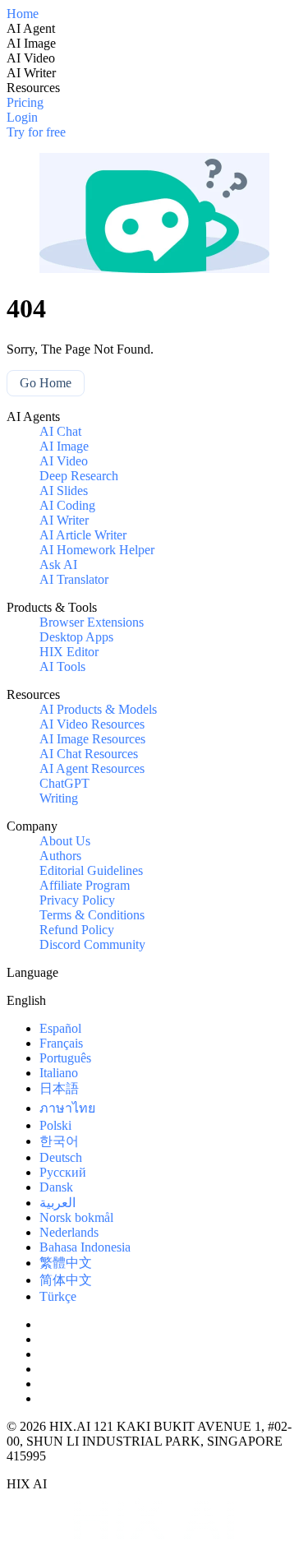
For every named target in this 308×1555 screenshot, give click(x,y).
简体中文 (65, 1280)
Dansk (56, 1187)
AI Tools (62, 666)
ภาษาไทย (67, 1108)
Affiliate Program (84, 885)
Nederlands (69, 1232)
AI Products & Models (98, 709)
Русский (62, 1172)
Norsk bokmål (76, 1217)
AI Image (64, 446)
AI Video (63, 461)
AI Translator (73, 579)
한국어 (59, 1141)
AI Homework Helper (96, 550)
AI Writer (64, 520)
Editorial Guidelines (91, 870)
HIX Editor (69, 652)
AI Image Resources (92, 739)
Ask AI (58, 565)
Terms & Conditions (92, 915)
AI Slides (63, 491)
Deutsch (60, 1157)
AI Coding (67, 505)
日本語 (59, 1088)
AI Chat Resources (88, 754)
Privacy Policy (77, 900)
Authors (60, 856)
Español (60, 1028)
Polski (55, 1125)
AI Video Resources (92, 724)
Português (65, 1058)
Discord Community (92, 944)
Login (22, 117)
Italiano (58, 1073)
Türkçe (57, 1296)
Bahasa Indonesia (85, 1247)
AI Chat (60, 431)
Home (23, 14)
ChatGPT (64, 783)
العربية (57, 1203)
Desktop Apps (76, 637)
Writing (58, 798)
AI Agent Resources (92, 768)
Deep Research (78, 476)
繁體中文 (65, 1263)
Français (61, 1043)
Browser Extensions (91, 622)
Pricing (25, 102)
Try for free (36, 132)
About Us (64, 841)
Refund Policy (76, 930)
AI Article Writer (82, 535)
